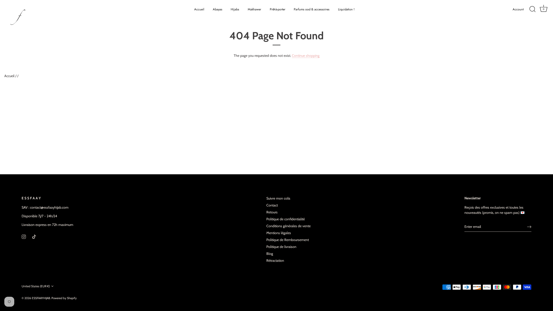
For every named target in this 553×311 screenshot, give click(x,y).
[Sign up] (529, 227)
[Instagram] (24, 236)
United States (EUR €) (36, 286)
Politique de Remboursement (287, 240)
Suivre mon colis (278, 198)
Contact (272, 205)
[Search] (532, 9)
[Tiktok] (34, 236)
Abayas (217, 9)
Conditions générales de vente (288, 226)
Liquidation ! (346, 9)
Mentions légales (278, 233)
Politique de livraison (281, 247)
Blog (269, 254)
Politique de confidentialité (285, 219)
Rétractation (275, 261)
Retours (272, 212)
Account (518, 9)
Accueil (199, 9)
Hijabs (235, 9)
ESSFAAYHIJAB (41, 298)
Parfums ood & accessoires (311, 9)
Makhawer (254, 9)
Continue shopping (305, 56)
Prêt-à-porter (277, 9)
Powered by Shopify (64, 298)
